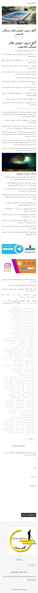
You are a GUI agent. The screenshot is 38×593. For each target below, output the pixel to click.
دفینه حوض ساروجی (14, 348)
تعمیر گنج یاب (22, 340)
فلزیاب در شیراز (10, 405)
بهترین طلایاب (16, 316)
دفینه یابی (19, 372)
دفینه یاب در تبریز (17, 363)
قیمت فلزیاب (22, 412)
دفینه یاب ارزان (30, 358)
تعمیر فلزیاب (31, 340)
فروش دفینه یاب (16, 392)
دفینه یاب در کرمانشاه (29, 370)
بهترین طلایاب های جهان (28, 323)
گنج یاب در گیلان (30, 432)
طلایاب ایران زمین (30, 380)
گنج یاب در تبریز (8, 424)
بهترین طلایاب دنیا (18, 321)
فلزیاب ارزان (25, 397)
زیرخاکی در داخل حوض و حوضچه (26, 377)
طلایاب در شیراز (30, 387)
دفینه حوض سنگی (30, 350)
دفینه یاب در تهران (30, 365)
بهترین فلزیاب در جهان (16, 326)
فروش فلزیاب (21, 395)
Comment (33, 486)
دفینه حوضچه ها (17, 355)
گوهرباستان (19, 27)
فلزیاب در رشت (30, 405)
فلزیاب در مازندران (30, 410)
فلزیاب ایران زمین (15, 397)
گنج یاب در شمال (9, 427)
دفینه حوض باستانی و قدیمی (27, 348)
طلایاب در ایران (30, 382)
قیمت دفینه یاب (13, 410)
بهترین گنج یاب (17, 330)
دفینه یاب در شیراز (30, 368)
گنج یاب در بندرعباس (19, 424)
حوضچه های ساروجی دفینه (10, 340)
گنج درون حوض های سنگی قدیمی (26, 108)
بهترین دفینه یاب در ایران (28, 311)
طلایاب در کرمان (20, 387)
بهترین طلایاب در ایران (29, 318)
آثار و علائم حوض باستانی (28, 308)
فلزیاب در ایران (9, 400)
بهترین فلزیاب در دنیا (29, 328)
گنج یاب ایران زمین (30, 422)
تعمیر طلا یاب (7, 338)
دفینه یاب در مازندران (29, 372)
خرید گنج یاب (31, 345)
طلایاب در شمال (10, 385)
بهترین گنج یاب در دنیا (29, 335)
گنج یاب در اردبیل (19, 422)
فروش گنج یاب (11, 395)
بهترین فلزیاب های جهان (28, 330)
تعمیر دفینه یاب (16, 338)
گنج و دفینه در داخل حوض (28, 419)
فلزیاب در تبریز (18, 402)
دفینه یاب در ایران (18, 360)
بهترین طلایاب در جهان (16, 318)
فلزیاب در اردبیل (30, 400)
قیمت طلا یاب (31, 412)
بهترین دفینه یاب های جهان (28, 316)
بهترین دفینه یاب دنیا (16, 313)
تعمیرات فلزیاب (26, 303)
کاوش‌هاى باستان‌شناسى (28, 60)
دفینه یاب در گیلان (17, 370)
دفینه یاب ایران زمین (20, 358)
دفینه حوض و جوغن (30, 353)
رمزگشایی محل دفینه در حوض (27, 375)
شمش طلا (24, 140)
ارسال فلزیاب (32, 220)
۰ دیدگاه (25, 439)
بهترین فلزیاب (17, 323)
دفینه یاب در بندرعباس (29, 363)
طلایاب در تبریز (8, 382)
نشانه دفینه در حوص (29, 434)
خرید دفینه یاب (31, 343)
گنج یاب (18, 419)
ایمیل (34, 467)
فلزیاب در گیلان (8, 407)
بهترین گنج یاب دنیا (17, 335)
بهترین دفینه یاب (16, 308)
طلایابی (11, 390)
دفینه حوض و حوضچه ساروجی (16, 353)
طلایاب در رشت (20, 385)
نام (35, 458)
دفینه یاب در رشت (19, 365)
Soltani (30, 439)
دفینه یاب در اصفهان (29, 360)
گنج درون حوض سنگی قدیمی (27, 415)
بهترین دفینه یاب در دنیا (29, 313)
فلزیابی (21, 410)
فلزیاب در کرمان (30, 407)
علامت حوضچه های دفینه (28, 392)
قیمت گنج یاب (13, 412)
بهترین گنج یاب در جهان (15, 333)
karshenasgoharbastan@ (27, 297)
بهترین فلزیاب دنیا (18, 328)
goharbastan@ (30, 291)
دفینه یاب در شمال (7, 365)
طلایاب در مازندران (20, 390)
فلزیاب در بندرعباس (29, 402)
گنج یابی (10, 432)
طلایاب (5, 377)
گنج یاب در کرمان (20, 429)
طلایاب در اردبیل (19, 380)
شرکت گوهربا (20, 208)
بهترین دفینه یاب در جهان (14, 311)
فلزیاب (32, 397)
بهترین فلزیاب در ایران (29, 326)
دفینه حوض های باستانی (8, 350)
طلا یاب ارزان (13, 377)
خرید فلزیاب (13, 343)
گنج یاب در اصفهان (7, 422)
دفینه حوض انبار (22, 345)
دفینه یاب (9, 355)
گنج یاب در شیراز (30, 429)
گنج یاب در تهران (30, 427)
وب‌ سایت (33, 476)
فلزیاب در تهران (8, 402)
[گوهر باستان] (31, 3)
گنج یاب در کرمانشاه (8, 429)
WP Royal (14, 589)
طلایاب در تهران (30, 385)
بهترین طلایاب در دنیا (29, 321)
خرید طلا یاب (22, 343)
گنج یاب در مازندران (19, 432)
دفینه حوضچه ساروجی (29, 355)
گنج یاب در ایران (30, 424)
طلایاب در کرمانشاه (8, 387)
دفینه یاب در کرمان (18, 368)
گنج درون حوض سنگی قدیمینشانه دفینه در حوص (23, 417)
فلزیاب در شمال (20, 405)
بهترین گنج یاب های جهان (28, 338)
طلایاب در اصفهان (9, 380)
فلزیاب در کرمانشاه (19, 407)
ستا (15, 208)
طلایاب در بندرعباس (20, 382)
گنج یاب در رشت (20, 427)
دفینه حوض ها (20, 350)
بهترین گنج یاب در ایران (29, 333)
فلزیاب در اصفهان (20, 400)
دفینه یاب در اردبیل (8, 358)
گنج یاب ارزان (10, 419)
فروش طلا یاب (31, 395)
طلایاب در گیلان (30, 390)
